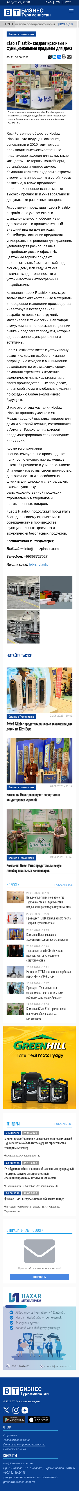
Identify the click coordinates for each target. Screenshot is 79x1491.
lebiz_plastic (38, 564)
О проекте (10, 1435)
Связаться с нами (14, 1449)
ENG (48, 2)
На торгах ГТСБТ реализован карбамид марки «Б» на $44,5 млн (48, 974)
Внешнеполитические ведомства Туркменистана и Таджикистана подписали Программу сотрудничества (48, 902)
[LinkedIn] (54, 57)
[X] (50, 57)
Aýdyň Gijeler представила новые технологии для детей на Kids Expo (39, 726)
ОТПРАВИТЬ (39, 1277)
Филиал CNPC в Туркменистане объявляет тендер (34, 1198)
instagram (15, 1410)
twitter (6, 1410)
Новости (13, 884)
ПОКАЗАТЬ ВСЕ (63, 884)
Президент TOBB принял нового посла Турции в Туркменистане (48, 920)
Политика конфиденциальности (24, 1444)
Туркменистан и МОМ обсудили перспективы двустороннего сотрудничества (44, 955)
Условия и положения (16, 1439)
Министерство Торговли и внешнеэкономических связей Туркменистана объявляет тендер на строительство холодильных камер (38, 1143)
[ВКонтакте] (59, 57)
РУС (68, 2)
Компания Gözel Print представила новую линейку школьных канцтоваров (34, 868)
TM (58, 2)
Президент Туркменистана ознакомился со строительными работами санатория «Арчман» (44, 992)
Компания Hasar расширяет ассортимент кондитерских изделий (33, 797)
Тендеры (13, 1124)
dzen (24, 1410)
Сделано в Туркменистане (21, 34)
